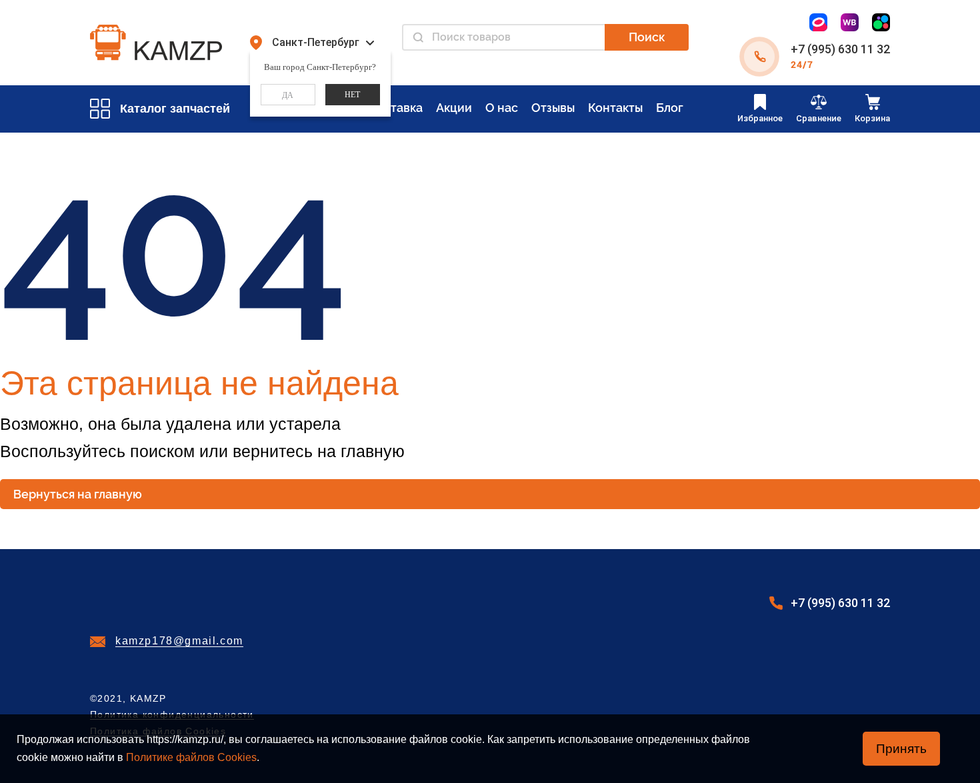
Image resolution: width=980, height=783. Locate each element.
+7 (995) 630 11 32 (840, 49)
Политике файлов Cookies (191, 757)
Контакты (615, 108)
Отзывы (553, 108)
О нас (501, 108)
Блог (669, 108)
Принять (901, 749)
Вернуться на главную (77, 494)
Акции (454, 108)
